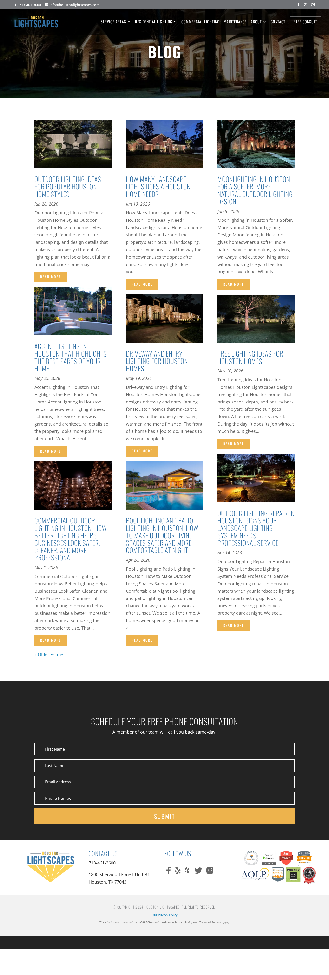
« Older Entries (49, 654)
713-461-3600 (29, 4)
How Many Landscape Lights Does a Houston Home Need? (158, 186)
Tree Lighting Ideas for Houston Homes (250, 357)
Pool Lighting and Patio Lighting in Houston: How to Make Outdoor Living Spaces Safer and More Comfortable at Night (162, 535)
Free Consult (305, 22)
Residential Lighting (153, 22)
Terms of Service (210, 922)
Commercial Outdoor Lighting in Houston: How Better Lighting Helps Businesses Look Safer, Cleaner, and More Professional (70, 538)
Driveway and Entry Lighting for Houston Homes (157, 361)
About (256, 22)
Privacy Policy (183, 922)
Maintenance (235, 22)
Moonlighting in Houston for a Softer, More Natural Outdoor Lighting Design (255, 190)
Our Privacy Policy (165, 915)
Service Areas (113, 22)
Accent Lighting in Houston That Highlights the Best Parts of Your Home (70, 357)
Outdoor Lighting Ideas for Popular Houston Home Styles (67, 186)
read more (50, 276)
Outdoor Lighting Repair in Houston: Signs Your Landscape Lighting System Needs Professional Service (256, 528)
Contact (278, 22)
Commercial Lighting (200, 22)
